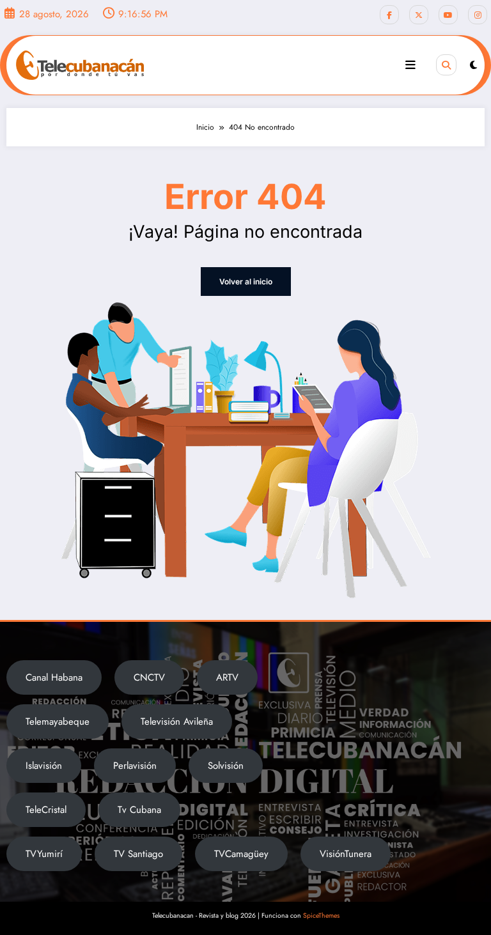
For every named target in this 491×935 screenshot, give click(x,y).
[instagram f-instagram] (477, 14)
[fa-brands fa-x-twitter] (418, 14)
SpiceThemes (321, 915)
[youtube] (448, 14)
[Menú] (410, 65)
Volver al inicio (245, 281)
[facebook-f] (389, 14)
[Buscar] (446, 64)
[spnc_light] (473, 65)
